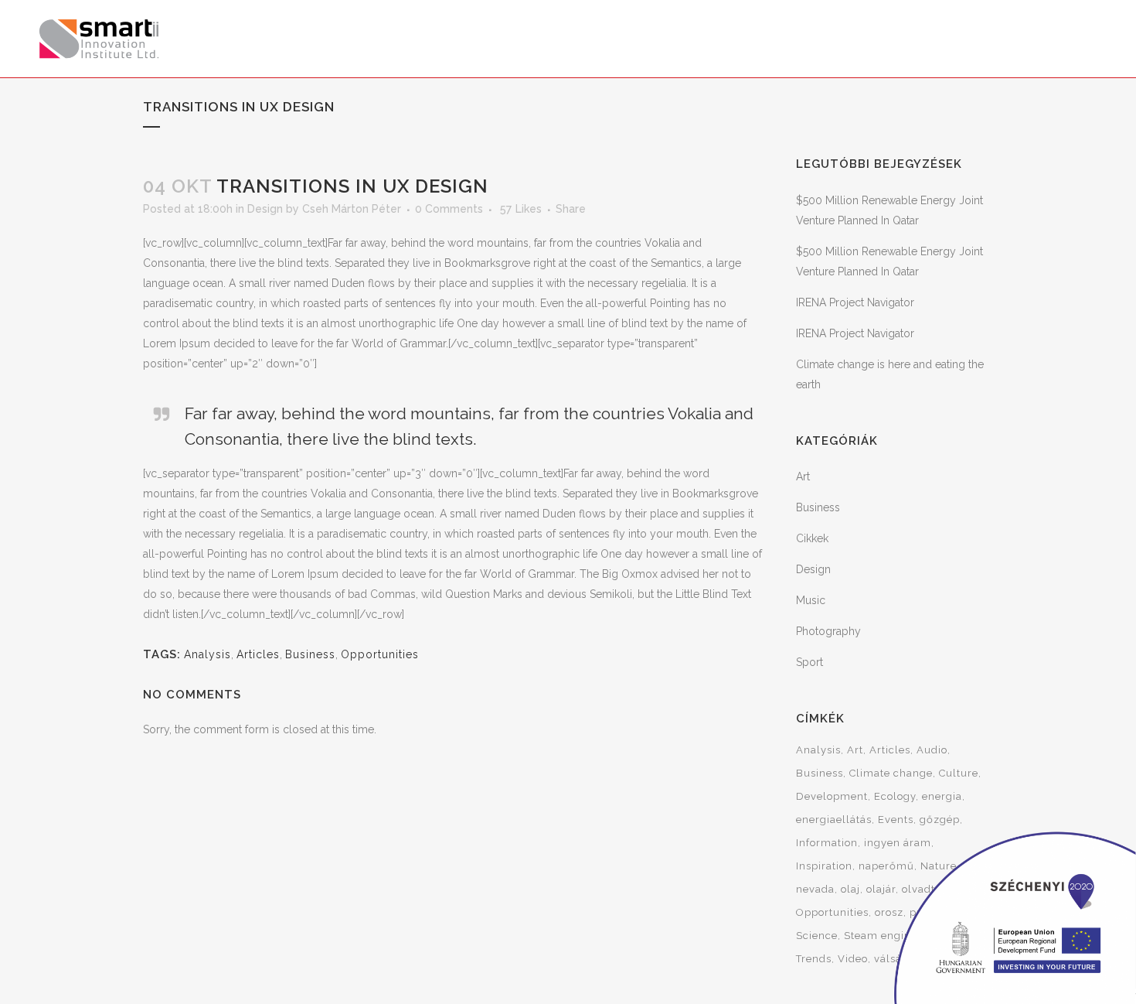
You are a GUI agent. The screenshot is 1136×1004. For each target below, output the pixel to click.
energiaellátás (834, 819)
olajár (881, 889)
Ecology (895, 796)
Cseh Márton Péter (351, 209)
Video (853, 959)
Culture (958, 773)
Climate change (891, 773)
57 (521, 208)
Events (895, 819)
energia (942, 796)
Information (827, 843)
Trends (814, 959)
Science (817, 935)
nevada (815, 889)
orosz (889, 912)
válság (891, 959)
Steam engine (880, 935)
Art (803, 476)
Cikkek (812, 538)
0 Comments (449, 209)
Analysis (207, 654)
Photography (828, 631)
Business (310, 654)
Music (810, 600)
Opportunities (380, 654)
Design (265, 209)
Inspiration (824, 866)
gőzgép (940, 819)
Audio (932, 750)
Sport (809, 662)
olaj (850, 889)
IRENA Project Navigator (855, 302)
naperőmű (886, 866)
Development (832, 796)
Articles (258, 654)
